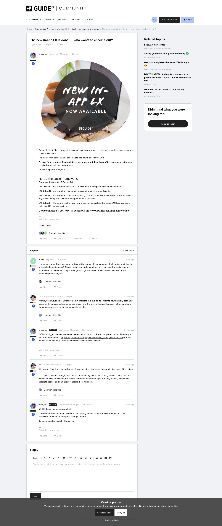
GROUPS (62, 19)
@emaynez (44, 301)
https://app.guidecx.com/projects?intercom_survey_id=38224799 (92, 337)
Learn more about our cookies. (164, 506)
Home (29, 29)
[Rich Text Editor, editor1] (82, 476)
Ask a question (168, 124)
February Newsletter (154, 45)
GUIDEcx (88, 19)
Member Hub (63, 29)
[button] (169, 20)
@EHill (42, 334)
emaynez (43, 54)
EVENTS (50, 19)
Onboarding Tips (152, 57)
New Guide (45, 225)
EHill (41, 296)
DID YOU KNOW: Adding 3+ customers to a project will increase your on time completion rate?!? (167, 77)
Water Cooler (150, 84)
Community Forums (44, 29)
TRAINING (75, 19)
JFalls (41, 259)
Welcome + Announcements (85, 29)
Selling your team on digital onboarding (164, 53)
